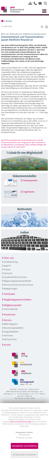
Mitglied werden (13, 305)
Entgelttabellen (29, 192)
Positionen (9, 314)
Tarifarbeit (9, 294)
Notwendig (25, 435)
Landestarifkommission (15, 277)
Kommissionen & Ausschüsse (18, 284)
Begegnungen (10, 288)
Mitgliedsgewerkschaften (17, 299)
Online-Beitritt (11, 309)
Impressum (22, 389)
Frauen (7, 269)
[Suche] (44, 3)
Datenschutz (34, 389)
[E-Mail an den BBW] (39, 3)
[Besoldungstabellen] (12, 184)
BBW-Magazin (10, 324)
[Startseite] (2, 21)
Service (8, 320)
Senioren (8, 273)
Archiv (7, 344)
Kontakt (13, 389)
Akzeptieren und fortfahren (24, 446)
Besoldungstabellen (31, 180)
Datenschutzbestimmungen (21, 421)
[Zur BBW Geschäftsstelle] (34, 3)
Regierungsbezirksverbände (17, 280)
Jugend (7, 265)
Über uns (9, 257)
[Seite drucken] (46, 26)
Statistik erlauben (25, 438)
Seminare (8, 335)
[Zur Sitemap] (29, 3)
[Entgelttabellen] (12, 196)
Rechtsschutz (10, 339)
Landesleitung (11, 261)
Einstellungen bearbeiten (24, 454)
